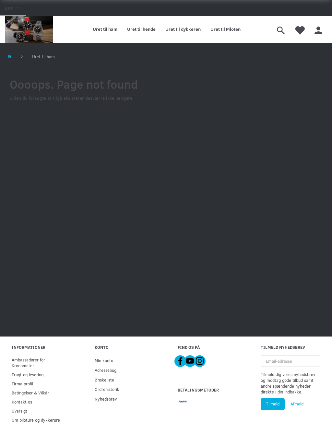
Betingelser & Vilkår (30, 392)
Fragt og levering (27, 374)
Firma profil (22, 383)
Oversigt (19, 411)
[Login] (318, 29)
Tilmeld (272, 404)
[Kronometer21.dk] (29, 29)
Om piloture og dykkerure (36, 420)
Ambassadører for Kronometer (28, 362)
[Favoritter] (300, 29)
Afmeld (296, 404)
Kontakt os (22, 401)
